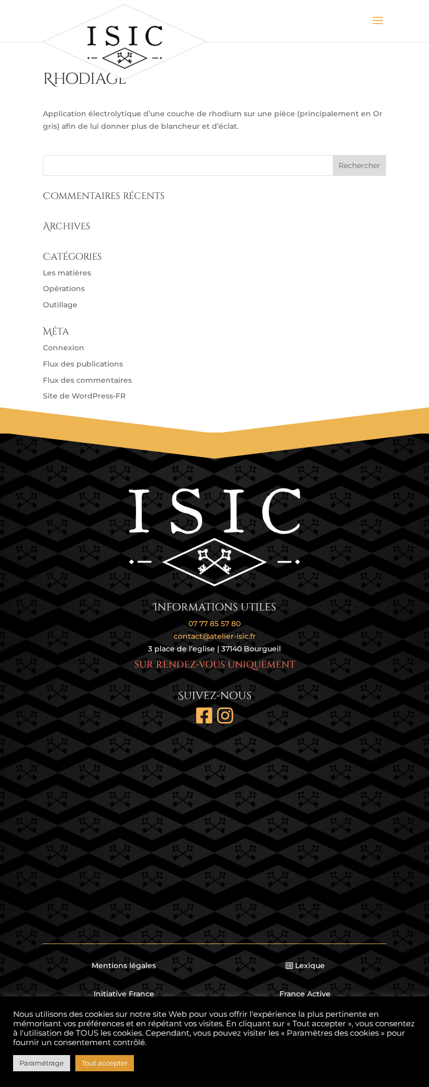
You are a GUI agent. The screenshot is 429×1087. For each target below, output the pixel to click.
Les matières (67, 273)
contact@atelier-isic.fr (215, 636)
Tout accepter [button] (105, 1063)
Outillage (60, 304)
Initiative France (124, 994)
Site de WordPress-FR (84, 396)
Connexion (63, 347)
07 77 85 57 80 (214, 623)
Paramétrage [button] (41, 1063)
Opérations (64, 288)
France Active (305, 994)
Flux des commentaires (87, 380)
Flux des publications (83, 364)
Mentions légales (124, 965)
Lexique (310, 965)
